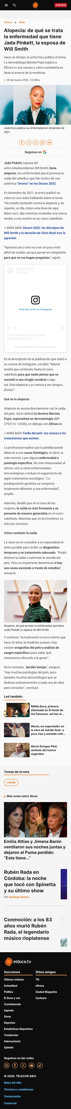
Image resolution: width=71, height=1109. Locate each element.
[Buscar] (14, 5)
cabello (11, 782)
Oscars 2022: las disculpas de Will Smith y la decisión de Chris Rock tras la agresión (34, 233)
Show (22, 22)
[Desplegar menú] (6, 5)
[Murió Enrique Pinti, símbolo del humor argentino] (17, 750)
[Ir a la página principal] (35, 5)
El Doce (8, 22)
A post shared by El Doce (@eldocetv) (35, 346)
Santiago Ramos (19, 897)
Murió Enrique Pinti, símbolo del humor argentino (44, 750)
